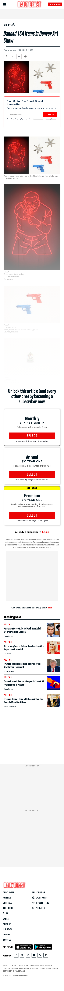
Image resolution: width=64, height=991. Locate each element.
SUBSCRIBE (55, 4)
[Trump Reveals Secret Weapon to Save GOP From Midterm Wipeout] (53, 689)
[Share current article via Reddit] (25, 56)
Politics (7, 898)
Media (5, 913)
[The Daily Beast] (29, 5)
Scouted (7, 940)
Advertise (34, 966)
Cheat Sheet (8, 892)
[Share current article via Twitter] (12, 56)
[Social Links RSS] (40, 956)
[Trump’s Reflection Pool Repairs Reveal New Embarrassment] (53, 671)
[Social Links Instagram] (28, 956)
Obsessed (7, 903)
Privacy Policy (51, 119)
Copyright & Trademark (14, 971)
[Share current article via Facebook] (6, 56)
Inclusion (34, 968)
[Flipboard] (45, 956)
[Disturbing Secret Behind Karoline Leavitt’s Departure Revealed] (53, 653)
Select (32, 436)
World (6, 919)
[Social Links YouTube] (34, 956)
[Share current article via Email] (19, 56)
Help (42, 966)
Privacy (48, 966)
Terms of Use (38, 119)
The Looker (8, 908)
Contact (14, 966)
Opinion (6, 934)
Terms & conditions (49, 968)
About (6, 966)
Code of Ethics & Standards (16, 968)
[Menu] (7, 4)
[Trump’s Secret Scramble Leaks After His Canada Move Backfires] (53, 706)
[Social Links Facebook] (16, 956)
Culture (7, 924)
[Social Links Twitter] (22, 956)
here (50, 607)
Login (45, 532)
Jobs (26, 966)
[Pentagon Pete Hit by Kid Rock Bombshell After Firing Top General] (53, 636)
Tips (21, 966)
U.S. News (7, 929)
